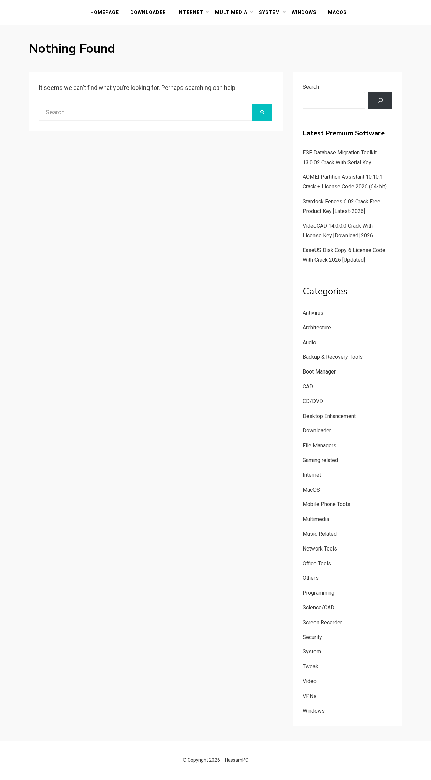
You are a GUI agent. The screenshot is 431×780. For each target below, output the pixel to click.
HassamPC (236, 760)
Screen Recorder (322, 622)
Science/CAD (318, 607)
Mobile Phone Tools (326, 504)
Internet (190, 12)
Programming (318, 593)
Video (310, 681)
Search (311, 87)
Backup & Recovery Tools (333, 357)
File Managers (319, 445)
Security (312, 637)
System (269, 12)
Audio (309, 342)
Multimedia (231, 12)
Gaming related (320, 460)
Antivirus (313, 313)
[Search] (380, 100)
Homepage (104, 12)
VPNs (310, 696)
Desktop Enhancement (329, 416)
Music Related (320, 534)
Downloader (148, 12)
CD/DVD (313, 401)
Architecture (317, 327)
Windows (304, 12)
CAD (308, 386)
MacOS (337, 12)
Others (311, 578)
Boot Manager (319, 371)
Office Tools (317, 563)
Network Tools (320, 548)
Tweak (310, 666)
